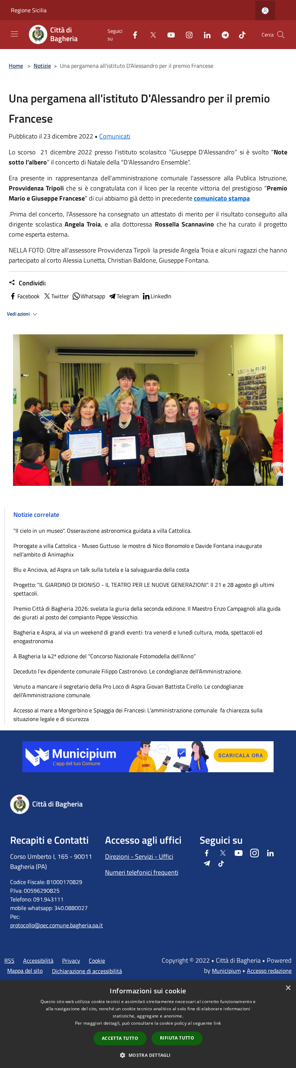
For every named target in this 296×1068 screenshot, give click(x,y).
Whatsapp (92, 296)
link (217, 1023)
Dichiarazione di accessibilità (87, 971)
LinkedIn (161, 296)
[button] (147, 1055)
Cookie (97, 960)
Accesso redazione (269, 970)
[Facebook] (132, 34)
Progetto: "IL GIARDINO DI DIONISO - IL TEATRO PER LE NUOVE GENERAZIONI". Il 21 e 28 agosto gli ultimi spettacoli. (143, 589)
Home (16, 65)
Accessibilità (38, 960)
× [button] (288, 988)
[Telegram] (222, 34)
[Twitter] (150, 34)
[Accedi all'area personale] (265, 11)
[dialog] (148, 1024)
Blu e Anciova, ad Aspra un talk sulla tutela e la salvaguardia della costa (101, 569)
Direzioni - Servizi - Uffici (139, 856)
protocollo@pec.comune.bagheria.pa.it (56, 925)
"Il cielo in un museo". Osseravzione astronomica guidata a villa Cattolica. (102, 530)
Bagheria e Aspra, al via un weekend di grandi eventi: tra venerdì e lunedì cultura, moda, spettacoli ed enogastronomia (137, 636)
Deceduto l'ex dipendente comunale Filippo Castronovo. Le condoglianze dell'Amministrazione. (127, 671)
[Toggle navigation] (14, 34)
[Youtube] (168, 34)
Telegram (128, 296)
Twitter (60, 296)
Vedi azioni (19, 314)
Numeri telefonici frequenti (141, 872)
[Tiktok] (239, 34)
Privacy (71, 960)
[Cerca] (281, 34)
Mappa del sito (25, 970)
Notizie (42, 65)
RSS (9, 960)
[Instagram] (186, 34)
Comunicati (114, 136)
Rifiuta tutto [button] (177, 1038)
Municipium (226, 970)
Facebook (28, 296)
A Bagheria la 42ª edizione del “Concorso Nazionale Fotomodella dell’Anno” (104, 656)
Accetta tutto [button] (120, 1038)
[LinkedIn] (204, 34)
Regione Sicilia (29, 10)
